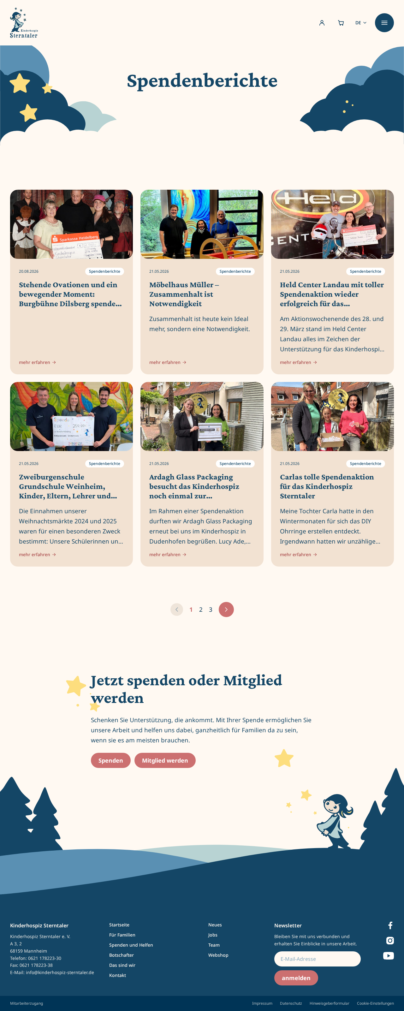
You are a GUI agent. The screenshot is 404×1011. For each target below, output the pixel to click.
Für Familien (122, 935)
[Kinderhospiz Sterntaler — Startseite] (24, 23)
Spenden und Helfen (131, 945)
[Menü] (384, 22)
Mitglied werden (165, 760)
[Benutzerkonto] (322, 23)
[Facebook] (390, 925)
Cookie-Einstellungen (375, 1003)
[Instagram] (390, 940)
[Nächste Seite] (226, 609)
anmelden (296, 978)
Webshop (218, 955)
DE (358, 23)
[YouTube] (388, 956)
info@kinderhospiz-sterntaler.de (60, 972)
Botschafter (121, 955)
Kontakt (117, 975)
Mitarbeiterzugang (26, 1003)
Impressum (262, 1003)
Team (214, 945)
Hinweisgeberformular (329, 1003)
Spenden (110, 760)
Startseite (119, 925)
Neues (215, 925)
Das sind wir (122, 965)
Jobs (212, 935)
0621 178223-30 (44, 958)
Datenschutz (291, 1003)
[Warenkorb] (341, 23)
